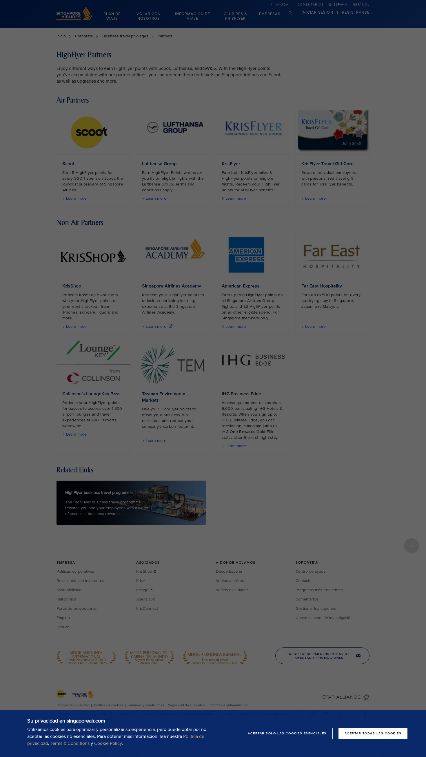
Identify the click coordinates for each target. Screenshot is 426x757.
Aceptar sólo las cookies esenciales (287, 733)
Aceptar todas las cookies (373, 733)
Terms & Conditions (70, 743)
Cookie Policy (108, 743)
